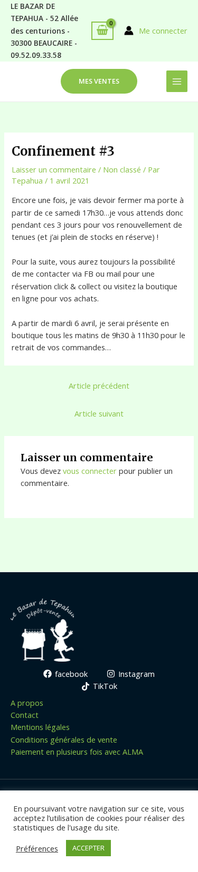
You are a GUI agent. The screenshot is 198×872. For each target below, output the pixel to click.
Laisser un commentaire (54, 169)
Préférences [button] (37, 848)
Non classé (122, 169)
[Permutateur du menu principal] (176, 81)
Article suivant (99, 413)
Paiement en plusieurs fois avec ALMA (77, 751)
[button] (99, 81)
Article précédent (99, 385)
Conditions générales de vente (64, 739)
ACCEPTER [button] (88, 848)
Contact (25, 714)
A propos (27, 702)
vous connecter (90, 470)
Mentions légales (40, 727)
